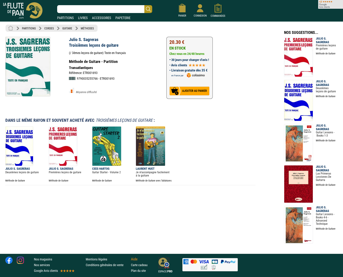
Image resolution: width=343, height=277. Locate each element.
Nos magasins (43, 259)
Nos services (42, 265)
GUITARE (67, 28)
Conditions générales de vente (107, 265)
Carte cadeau (139, 265)
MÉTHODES (87, 28)
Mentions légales (96, 259)
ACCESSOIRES (101, 18)
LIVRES (83, 18)
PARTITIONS (65, 18)
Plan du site (138, 271)
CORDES (49, 28)
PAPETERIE (122, 18)
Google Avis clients (46, 271)
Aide (134, 259)
